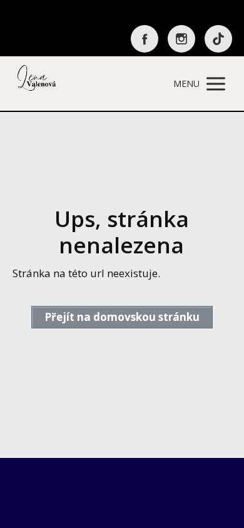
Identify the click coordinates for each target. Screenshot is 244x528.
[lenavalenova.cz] (38, 83)
